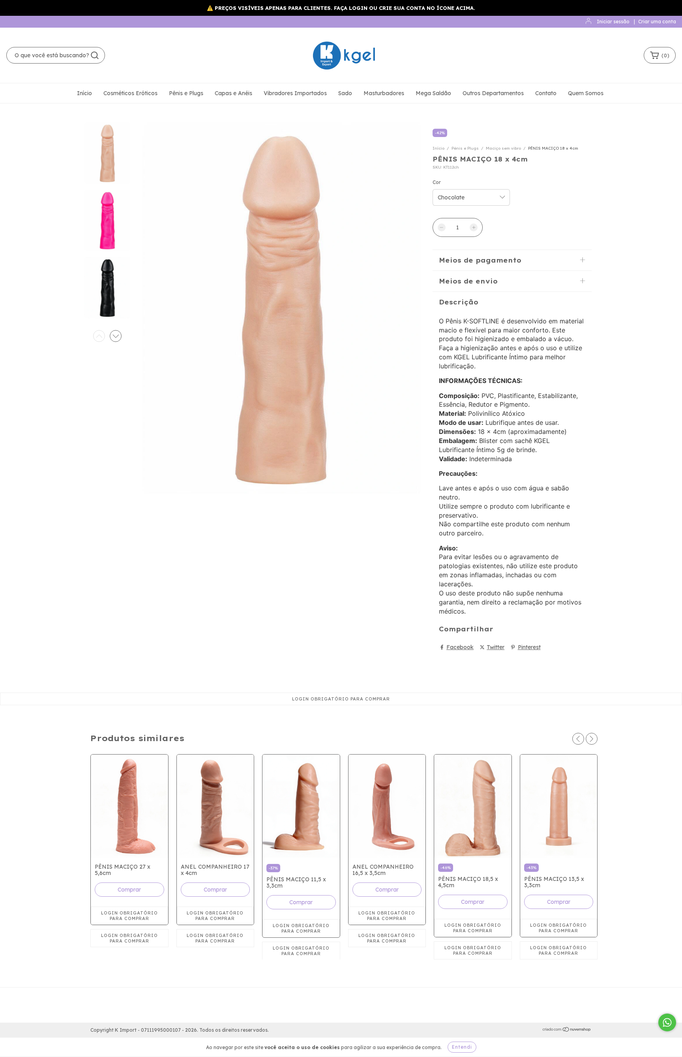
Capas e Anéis (233, 93)
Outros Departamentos (493, 93)
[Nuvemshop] (567, 1030)
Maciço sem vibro (503, 148)
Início (84, 93)
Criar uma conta (657, 21)
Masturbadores (383, 93)
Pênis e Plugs (186, 93)
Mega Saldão (433, 93)
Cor (437, 182)
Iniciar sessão (613, 21)
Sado (345, 93)
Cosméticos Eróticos (130, 93)
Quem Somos (585, 93)
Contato (545, 93)
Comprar (129, 889)
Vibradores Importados (295, 93)
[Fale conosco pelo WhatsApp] (667, 1022)
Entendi (462, 1047)
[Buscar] (95, 55)
